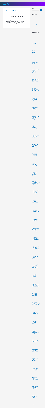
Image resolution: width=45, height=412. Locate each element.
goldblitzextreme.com (34, 184)
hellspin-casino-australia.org (35, 190)
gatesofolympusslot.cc (35, 183)
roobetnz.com (34, 325)
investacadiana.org (34, 212)
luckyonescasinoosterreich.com (36, 249)
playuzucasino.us (34, 296)
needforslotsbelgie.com (35, 267)
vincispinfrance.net (34, 377)
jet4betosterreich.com (35, 222)
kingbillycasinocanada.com (35, 229)
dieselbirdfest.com (34, 154)
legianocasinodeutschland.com (36, 236)
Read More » (7, 24)
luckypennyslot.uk (34, 250)
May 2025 (33, 51)
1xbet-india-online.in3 (35, 62)
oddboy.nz (33, 277)
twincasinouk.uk (34, 362)
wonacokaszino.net (34, 396)
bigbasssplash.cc (34, 110)
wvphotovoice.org (34, 399)
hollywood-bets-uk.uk (35, 202)
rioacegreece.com (34, 315)
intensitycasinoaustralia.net (35, 211)
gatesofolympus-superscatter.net (36, 182)
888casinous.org (34, 80)
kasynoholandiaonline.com (35, 228)
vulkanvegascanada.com (35, 379)
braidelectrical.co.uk (34, 117)
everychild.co (34, 163)
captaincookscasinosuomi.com (35, 125)
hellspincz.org (34, 191)
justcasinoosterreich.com (35, 227)
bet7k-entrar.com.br (34, 106)
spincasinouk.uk (34, 339)
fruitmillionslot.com (34, 171)
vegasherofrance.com (34, 369)
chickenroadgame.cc (34, 145)
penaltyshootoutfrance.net (35, 284)
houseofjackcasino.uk (34, 203)
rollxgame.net (34, 322)
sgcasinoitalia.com (34, 333)
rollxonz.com (33, 324)
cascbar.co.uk (34, 126)
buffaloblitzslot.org (34, 119)
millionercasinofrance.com (35, 255)
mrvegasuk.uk (34, 258)
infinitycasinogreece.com (35, 210)
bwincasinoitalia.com (34, 120)
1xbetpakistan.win (34, 63)
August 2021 (33, 53)
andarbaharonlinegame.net (35, 90)
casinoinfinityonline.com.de (35, 135)
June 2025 (33, 50)
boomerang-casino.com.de (35, 116)
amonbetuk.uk (34, 87)
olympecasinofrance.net (35, 278)
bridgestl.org (33, 118)
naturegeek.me (34, 266)
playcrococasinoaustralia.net (35, 286)
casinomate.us (34, 137)
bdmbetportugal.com (34, 100)
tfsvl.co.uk (33, 352)
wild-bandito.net (34, 387)
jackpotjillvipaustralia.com (35, 219)
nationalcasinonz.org (34, 265)
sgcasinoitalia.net (34, 334)
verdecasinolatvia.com (35, 371)
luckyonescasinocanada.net (35, 248)
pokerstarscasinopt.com (35, 302)
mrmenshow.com (34, 257)
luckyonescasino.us (34, 247)
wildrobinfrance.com (34, 390)
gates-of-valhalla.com (34, 181)
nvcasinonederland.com (35, 274)
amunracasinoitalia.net (35, 89)
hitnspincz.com (34, 200)
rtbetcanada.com (34, 329)
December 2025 (34, 43)
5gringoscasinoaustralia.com (35, 69)
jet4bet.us (33, 221)
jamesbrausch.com (34, 220)
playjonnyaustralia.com (35, 287)
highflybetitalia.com (34, 199)
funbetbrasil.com (34, 174)
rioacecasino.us (34, 314)
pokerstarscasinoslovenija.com (36, 303)
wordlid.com (33, 397)
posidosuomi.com (34, 306)
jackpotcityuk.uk (34, 218)
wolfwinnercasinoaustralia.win (35, 395)
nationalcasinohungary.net (35, 264)
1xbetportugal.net (34, 64)
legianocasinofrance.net (35, 237)
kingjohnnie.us (34, 230)
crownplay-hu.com (34, 153)
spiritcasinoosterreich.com (35, 341)
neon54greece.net (34, 269)
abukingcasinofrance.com (35, 81)
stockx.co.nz (33, 343)
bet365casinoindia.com (35, 101)
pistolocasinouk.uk (34, 285)
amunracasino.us (34, 88)
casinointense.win (34, 136)
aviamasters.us (34, 97)
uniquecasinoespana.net (35, 367)
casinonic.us (33, 138)
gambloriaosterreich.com (35, 180)
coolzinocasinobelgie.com (35, 147)
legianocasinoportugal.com (35, 239)
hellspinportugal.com (34, 194)
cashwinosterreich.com (35, 128)
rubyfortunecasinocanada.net (35, 332)
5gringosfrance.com (34, 70)
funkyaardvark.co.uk (34, 175)
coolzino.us (33, 146)
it (32, 213)
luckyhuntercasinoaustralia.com (36, 246)
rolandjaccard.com (34, 321)
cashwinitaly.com (34, 127)
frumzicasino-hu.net (13, 17)
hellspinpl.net (34, 193)
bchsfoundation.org (34, 99)
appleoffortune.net (34, 91)
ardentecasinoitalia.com (35, 92)
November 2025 (34, 44)
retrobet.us (33, 311)
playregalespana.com (34, 293)
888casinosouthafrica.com (35, 79)
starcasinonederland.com (35, 342)
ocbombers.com (34, 276)
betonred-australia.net (35, 107)
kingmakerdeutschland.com (35, 231)
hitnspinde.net (34, 201)
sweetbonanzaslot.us (34, 348)
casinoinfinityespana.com (35, 134)
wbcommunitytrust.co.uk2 (35, 386)
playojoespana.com (34, 292)
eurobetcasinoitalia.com (35, 162)
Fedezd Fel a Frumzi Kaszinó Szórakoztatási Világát (16, 16)
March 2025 (33, 52)
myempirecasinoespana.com (35, 259)
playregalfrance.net (34, 294)
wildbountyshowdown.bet (35, 388)
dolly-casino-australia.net (35, 155)
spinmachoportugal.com (35, 340)
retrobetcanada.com (34, 312)
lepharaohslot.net (34, 241)
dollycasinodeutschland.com (35, 156)
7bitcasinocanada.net (34, 71)
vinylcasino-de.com (34, 378)
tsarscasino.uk (34, 360)
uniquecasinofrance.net (35, 368)
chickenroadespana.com (35, 144)
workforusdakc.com (34, 398)
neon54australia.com (34, 268)
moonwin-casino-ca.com (35, 256)
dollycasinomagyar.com (35, 157)
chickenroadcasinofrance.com (35, 143)
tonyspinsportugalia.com (35, 358)
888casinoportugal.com (35, 78)
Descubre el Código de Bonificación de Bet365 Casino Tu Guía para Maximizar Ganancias (36, 25)
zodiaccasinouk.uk (34, 404)
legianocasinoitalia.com (35, 238)
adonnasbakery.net (34, 82)
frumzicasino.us (34, 173)
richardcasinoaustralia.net (35, 313)
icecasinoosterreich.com (35, 208)
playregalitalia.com (34, 295)
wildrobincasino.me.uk (35, 389)
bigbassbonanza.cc (34, 109)
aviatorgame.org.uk (34, 98)
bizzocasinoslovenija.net (35, 115)
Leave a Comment (8, 17)
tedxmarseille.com (34, 350)
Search (33, 8)
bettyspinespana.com (34, 108)
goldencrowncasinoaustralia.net (36, 185)
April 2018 (33, 54)
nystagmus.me (34, 275)
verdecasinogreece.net (35, 370)
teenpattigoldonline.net (35, 351)
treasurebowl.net (34, 359)
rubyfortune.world (34, 331)
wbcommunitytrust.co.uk (35, 385)
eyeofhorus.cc (34, 164)
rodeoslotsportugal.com (35, 320)
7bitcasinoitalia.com (34, 72)
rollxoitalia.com (34, 323)
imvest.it (33, 209)
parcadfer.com (34, 283)
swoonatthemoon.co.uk (35, 349)
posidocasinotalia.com (35, 305)
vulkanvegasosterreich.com (35, 380)
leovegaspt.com (34, 240)
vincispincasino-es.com (35, 376)
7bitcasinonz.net (34, 73)
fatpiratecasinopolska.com (35, 166)
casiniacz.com (34, 129)
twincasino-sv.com (34, 361)
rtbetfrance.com (34, 330)
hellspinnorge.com (34, 192)
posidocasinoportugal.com (35, 304)
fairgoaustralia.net (34, 165)
